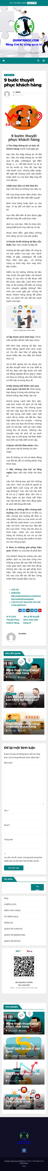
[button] (38, 61)
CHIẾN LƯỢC (10, 904)
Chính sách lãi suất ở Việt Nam (23, 1050)
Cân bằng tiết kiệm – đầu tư (22, 1075)
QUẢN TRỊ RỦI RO (12, 941)
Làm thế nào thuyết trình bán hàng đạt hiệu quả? (23, 698)
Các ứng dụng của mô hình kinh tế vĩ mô (20, 1100)
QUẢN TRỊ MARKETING (14, 935)
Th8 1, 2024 (12, 1030)
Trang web (8, 840)
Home (24, 1166)
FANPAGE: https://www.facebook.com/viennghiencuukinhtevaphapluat (26, 596)
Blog (6, 898)
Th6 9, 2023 (12, 1056)
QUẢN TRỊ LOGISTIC (13, 929)
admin (18, 92)
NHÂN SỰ (8, 923)
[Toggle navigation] (43, 60)
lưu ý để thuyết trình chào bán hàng (31, 619)
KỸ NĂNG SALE (9, 75)
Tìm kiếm (8, 879)
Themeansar (24, 1163)
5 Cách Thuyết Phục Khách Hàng (13, 619)
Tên (6, 811)
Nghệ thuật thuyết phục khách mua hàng (22, 671)
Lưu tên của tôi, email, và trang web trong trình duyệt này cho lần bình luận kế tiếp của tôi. (23, 859)
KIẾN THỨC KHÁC (12, 910)
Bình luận (8, 763)
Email (7, 825)
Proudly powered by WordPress (15, 1161)
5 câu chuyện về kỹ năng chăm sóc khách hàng (22, 725)
